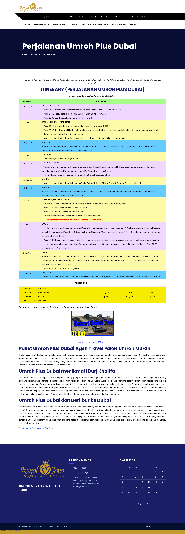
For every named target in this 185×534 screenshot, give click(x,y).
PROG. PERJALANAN (98, 24)
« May (122, 511)
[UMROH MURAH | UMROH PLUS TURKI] (31, 6)
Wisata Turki (78, 24)
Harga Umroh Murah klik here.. (92, 342)
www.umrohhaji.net (43, 428)
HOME (27, 24)
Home (24, 54)
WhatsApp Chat (14, 531)
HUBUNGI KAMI (119, 24)
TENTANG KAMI (41, 24)
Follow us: (147, 526)
